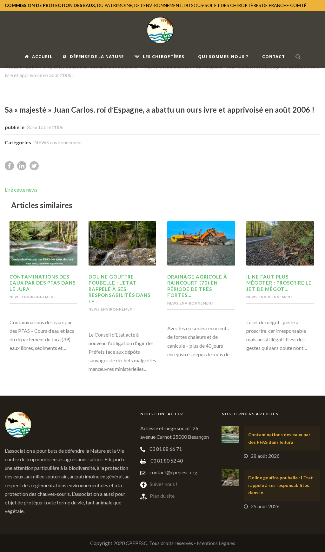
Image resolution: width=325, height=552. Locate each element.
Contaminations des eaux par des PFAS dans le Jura (43, 283)
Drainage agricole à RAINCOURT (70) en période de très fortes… (197, 286)
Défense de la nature (97, 56)
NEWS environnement (58, 142)
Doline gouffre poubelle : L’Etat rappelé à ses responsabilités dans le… (119, 289)
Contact (273, 56)
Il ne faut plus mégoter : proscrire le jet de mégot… (279, 283)
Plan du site (162, 496)
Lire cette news (21, 190)
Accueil (42, 56)
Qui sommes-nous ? (223, 56)
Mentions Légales (216, 543)
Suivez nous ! (163, 484)
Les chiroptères (163, 56)
